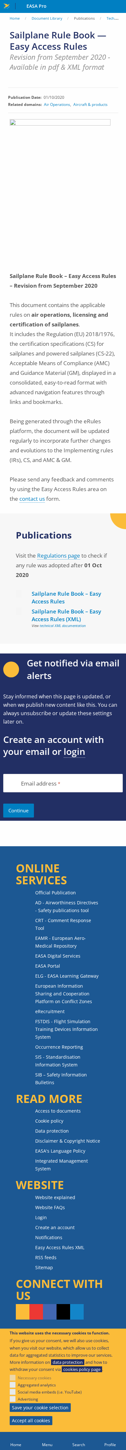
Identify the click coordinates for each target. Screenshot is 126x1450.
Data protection (52, 1131)
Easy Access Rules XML (59, 1247)
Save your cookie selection (40, 1407)
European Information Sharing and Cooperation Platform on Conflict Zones (63, 993)
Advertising (28, 1399)
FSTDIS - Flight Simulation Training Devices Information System (66, 1029)
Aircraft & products (90, 104)
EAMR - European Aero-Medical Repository (60, 942)
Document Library (47, 18)
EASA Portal (47, 966)
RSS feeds (46, 1257)
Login (41, 1217)
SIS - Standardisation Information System (57, 1061)
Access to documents (58, 1111)
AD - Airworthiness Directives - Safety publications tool (66, 906)
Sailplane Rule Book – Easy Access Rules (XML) (66, 615)
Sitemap (44, 1267)
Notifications (48, 1237)
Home (15, 18)
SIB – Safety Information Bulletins (61, 1078)
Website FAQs (50, 1207)
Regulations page (58, 555)
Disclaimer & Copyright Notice (67, 1141)
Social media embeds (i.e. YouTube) (50, 1392)
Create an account (55, 1227)
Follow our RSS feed (22, 1312)
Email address (39, 784)
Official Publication (55, 893)
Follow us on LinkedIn (77, 1312)
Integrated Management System (61, 1165)
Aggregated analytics (37, 1385)
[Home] (16, 1441)
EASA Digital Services (57, 956)
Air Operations (57, 104)
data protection (68, 1362)
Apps (119, 7)
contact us (32, 498)
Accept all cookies (31, 1420)
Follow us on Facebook (50, 1312)
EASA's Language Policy (60, 1151)
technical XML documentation (63, 625)
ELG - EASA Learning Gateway (67, 976)
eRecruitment (50, 1011)
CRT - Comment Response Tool (63, 924)
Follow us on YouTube (36, 1312)
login (74, 751)
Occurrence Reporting (59, 1047)
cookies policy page (81, 1369)
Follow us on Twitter (63, 1312)
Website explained (55, 1197)
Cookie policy (49, 1121)
